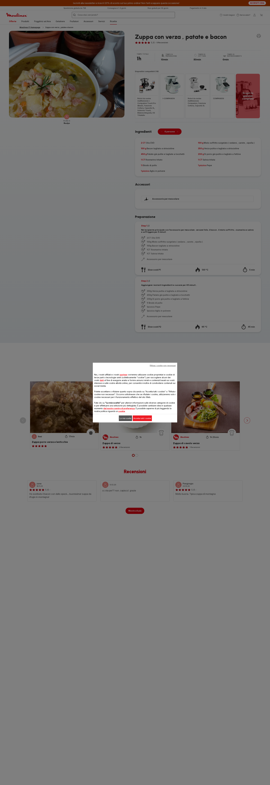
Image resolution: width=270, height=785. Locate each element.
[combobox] (86, 393)
